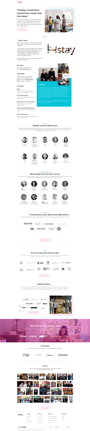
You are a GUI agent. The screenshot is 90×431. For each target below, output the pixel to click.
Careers (28, 418)
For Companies (40, 420)
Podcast (63, 418)
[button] (21, 30)
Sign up (57, 427)
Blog (63, 416)
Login (51, 427)
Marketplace (50, 422)
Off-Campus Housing (52, 416)
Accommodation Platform (52, 418)
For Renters (39, 422)
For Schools (39, 416)
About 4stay (29, 416)
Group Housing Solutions (52, 420)
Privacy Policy (29, 422)
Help (63, 420)
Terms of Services (30, 420)
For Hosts (39, 418)
